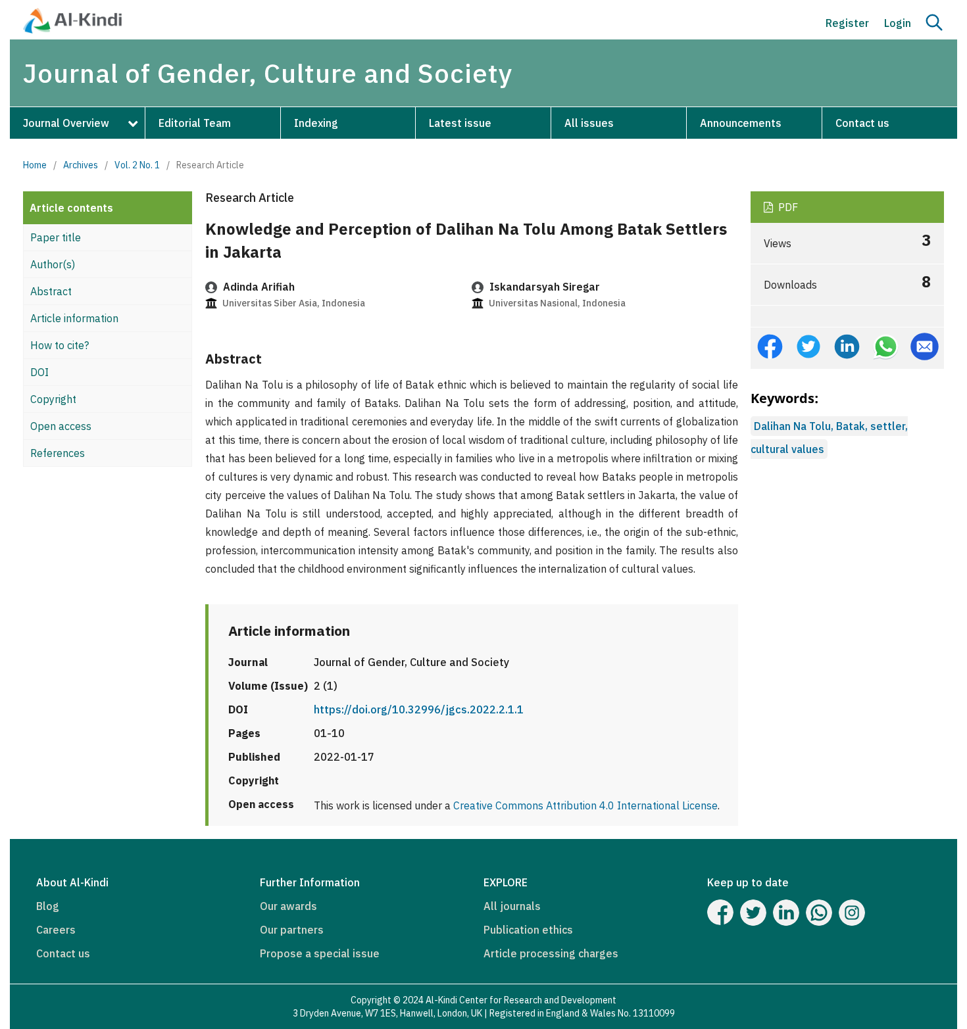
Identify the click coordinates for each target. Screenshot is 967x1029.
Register (847, 23)
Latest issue (460, 123)
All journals (512, 906)
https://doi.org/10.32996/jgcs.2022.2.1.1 (419, 709)
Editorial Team (195, 123)
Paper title (55, 237)
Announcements (740, 123)
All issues (589, 123)
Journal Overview (66, 123)
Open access (60, 426)
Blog (47, 906)
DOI (39, 372)
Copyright (53, 399)
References (57, 453)
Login (897, 23)
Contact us (862, 123)
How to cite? (59, 345)
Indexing (316, 123)
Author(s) (52, 264)
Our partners (292, 929)
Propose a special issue (320, 953)
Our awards (288, 906)
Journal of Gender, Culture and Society (268, 73)
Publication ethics (528, 929)
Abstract (51, 291)
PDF (787, 207)
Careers (56, 929)
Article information (74, 318)
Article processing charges (551, 953)
